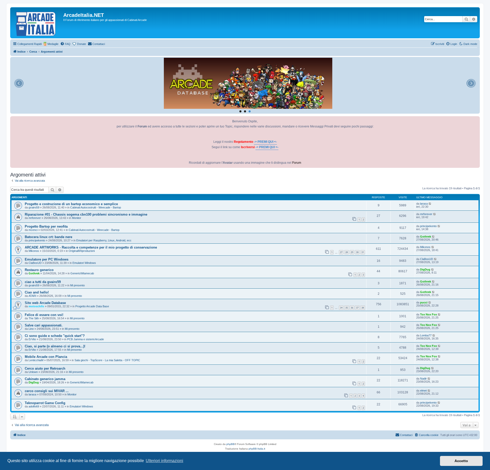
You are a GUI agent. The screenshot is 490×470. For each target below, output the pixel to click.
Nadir (423, 378)
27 (341, 252)
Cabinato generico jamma (45, 379)
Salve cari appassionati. (44, 325)
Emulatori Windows (84, 262)
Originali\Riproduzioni (82, 250)
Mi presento (77, 285)
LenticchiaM (36, 360)
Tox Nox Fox (428, 314)
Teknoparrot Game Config (45, 403)
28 (346, 252)
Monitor (76, 217)
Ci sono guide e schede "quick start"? (55, 336)
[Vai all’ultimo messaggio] (430, 203)
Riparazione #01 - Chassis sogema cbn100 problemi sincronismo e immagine (86, 214)
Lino (31, 328)
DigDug (425, 269)
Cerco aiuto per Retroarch (45, 368)
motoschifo (36, 306)
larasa (424, 203)
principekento (428, 226)
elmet (423, 390)
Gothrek (425, 236)
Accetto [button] (461, 461)
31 (362, 252)
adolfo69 (34, 406)
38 (362, 307)
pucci (423, 302)
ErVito (32, 339)
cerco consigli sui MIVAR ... (47, 391)
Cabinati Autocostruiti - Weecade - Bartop (95, 207)
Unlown (33, 371)
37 (357, 307)
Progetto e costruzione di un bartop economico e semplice (71, 204)
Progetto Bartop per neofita (46, 226)
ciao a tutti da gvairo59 (43, 282)
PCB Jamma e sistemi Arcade (85, 339)
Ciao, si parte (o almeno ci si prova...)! (55, 346)
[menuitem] (65, 44)
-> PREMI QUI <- (265, 142)
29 (352, 252)
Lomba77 (426, 335)
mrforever (35, 217)
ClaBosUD (35, 262)
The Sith (34, 318)
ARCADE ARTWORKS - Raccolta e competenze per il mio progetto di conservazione (91, 247)
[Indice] (37, 22)
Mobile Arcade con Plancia (46, 357)
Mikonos (34, 250)
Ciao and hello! (37, 292)
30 (357, 252)
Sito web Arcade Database (45, 303)
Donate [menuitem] (81, 43)
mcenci (33, 229)
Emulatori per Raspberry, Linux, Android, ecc (103, 240)
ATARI (32, 295)
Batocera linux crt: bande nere (48, 237)
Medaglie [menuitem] (52, 43)
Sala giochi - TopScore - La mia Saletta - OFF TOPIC (107, 360)
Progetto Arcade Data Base (92, 306)
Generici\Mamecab (82, 273)
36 (352, 307)
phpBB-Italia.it (257, 448)
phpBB (230, 444)
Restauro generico (39, 270)
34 (341, 307)
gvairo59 (34, 207)
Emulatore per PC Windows (46, 259)
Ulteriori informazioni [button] (164, 461)
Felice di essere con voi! (44, 315)
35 (346, 307)
